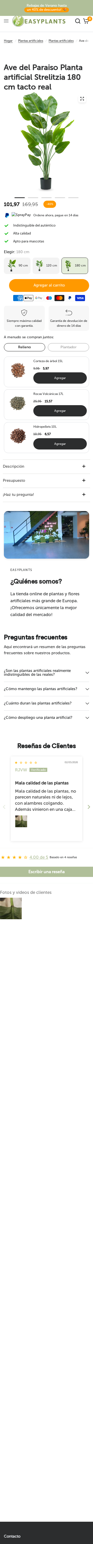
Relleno (24, 347)
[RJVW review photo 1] (21, 821)
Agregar (60, 378)
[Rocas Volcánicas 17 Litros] (17, 402)
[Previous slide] (4, 807)
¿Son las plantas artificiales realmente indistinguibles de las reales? (37, 672)
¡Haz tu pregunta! (18, 494)
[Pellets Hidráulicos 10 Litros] (17, 435)
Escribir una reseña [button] (46, 871)
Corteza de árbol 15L (48, 361)
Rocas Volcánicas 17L (48, 394)
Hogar (8, 41)
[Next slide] (89, 807)
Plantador (68, 347)
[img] (26, 762)
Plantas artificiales (30, 41)
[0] (85, 21)
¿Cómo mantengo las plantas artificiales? (40, 689)
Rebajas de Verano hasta (47, 7)
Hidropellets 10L (45, 426)
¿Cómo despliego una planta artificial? (38, 717)
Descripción (13, 466)
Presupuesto (14, 480)
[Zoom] (82, 99)
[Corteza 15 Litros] (17, 369)
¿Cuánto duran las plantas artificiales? (38, 703)
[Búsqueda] (78, 21)
